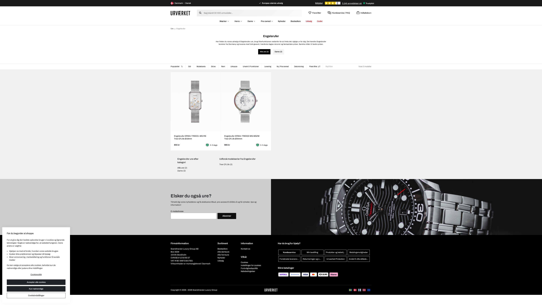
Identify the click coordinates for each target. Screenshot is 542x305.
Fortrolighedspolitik (249, 268)
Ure (172, 29)
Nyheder (282, 21)
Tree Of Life (224, 164)
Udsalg (309, 21)
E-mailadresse (177, 211)
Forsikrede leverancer (289, 259)
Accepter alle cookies (36, 282)
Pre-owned (266, 21)
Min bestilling (312, 252)
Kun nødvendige (36, 289)
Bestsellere (296, 21)
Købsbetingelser (248, 271)
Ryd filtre (329, 66)
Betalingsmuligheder (358, 252)
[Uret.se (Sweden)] (350, 290)
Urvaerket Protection (335, 259)
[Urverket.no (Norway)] (364, 290)
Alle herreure (223, 255)
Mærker (223, 21)
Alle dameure (223, 252)
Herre (237, 21)
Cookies (244, 262)
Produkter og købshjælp (336, 252)
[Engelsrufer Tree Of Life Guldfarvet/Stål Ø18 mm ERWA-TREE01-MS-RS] (196, 101)
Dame (250, 21)
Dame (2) (278, 52)
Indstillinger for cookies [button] (251, 265)
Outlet (319, 21)
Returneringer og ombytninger (313, 259)
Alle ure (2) (264, 52)
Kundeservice (289, 252)
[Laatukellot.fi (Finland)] (359, 290)
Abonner (226, 216)
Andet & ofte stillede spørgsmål (359, 259)
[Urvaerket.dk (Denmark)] (355, 290)
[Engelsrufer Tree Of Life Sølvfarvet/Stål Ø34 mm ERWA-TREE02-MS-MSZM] (246, 101)
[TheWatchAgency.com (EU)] (368, 290)
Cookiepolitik (36, 275)
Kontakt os (245, 249)
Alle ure (180, 168)
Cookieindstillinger (36, 295)
